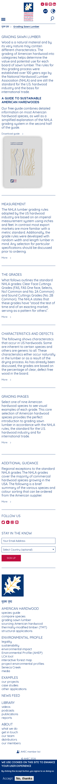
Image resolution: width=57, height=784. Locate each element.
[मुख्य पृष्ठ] (13, 585)
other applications (14, 689)
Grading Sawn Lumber (26, 26)
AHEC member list (30, 751)
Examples (10, 677)
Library (8, 703)
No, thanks (24, 778)
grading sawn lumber (16, 620)
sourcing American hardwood (22, 623)
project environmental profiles (23, 664)
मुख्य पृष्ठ (5, 26)
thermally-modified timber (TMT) (24, 627)
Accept (8, 778)
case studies (10, 685)
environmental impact (17, 649)
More (4, 257)
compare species (13, 616)
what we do (9, 728)
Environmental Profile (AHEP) (22, 653)
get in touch (10, 732)
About (7, 724)
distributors (9, 739)
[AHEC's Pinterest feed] (50, 4)
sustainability (10, 645)
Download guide (11, 133)
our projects (10, 682)
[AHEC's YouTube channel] (42, 4)
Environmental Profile (22, 637)
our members (11, 743)
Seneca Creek (11, 667)
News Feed (11, 695)
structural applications (17, 631)
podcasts (8, 710)
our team (8, 736)
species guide (11, 613)
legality (7, 641)
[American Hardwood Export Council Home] (28, 12)
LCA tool (7, 656)
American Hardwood (20, 608)
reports (7, 718)
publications (10, 714)
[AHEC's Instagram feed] (46, 4)
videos (6, 707)
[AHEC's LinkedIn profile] (54, 4)
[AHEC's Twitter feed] (3, 523)
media (6, 671)
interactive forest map (17, 660)
